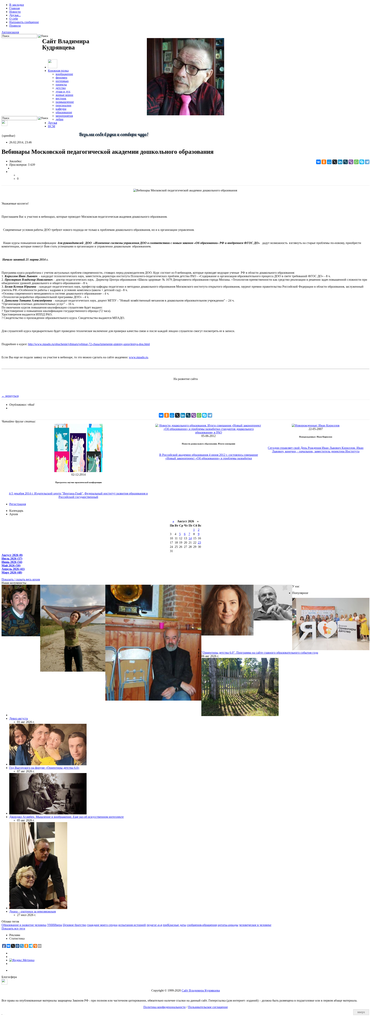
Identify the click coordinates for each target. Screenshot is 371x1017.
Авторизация (10, 32)
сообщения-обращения (202, 925)
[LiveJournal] (345, 162)
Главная (14, 8)
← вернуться (10, 396)
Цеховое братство (74, 925)
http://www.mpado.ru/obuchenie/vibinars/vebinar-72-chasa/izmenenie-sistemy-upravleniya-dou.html (89, 344)
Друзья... (15, 15)
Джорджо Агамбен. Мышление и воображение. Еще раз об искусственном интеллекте (66, 816)
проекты (61, 84)
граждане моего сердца (102, 925)
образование (64, 112)
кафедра (61, 108)
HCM (51, 126)
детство (61, 88)
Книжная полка (58, 70)
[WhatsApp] (356, 162)
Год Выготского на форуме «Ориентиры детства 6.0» (44, 767)
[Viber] (351, 162)
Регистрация (17, 504)
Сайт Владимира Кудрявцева (201, 990)
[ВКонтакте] (318, 162)
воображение (64, 74)
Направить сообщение (24, 22)
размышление (65, 102)
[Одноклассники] (324, 162)
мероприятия (64, 115)
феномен (61, 77)
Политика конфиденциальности (164, 1007)
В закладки (16, 4)
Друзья (52, 122)
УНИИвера (54, 925)
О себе (13, 18)
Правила (15, 25)
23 (199, 542)
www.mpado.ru (138, 357)
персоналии (63, 105)
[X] (334, 162)
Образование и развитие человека (24, 925)
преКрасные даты (174, 925)
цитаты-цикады (228, 925)
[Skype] (361, 162)
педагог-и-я (154, 925)
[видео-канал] (4, 125)
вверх (361, 1012)
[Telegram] (367, 162)
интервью (62, 81)
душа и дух (63, 91)
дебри (59, 119)
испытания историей (132, 925)
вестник (61, 98)
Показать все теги (13, 928)
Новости (15, 11)
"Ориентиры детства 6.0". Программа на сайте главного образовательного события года (259, 652)
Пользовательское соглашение (208, 1007)
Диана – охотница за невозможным (32, 911)
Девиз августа (18, 718)
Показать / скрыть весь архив (21, 579)
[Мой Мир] (329, 162)
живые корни (64, 95)
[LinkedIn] (340, 162)
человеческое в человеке (255, 925)
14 (190, 538)
